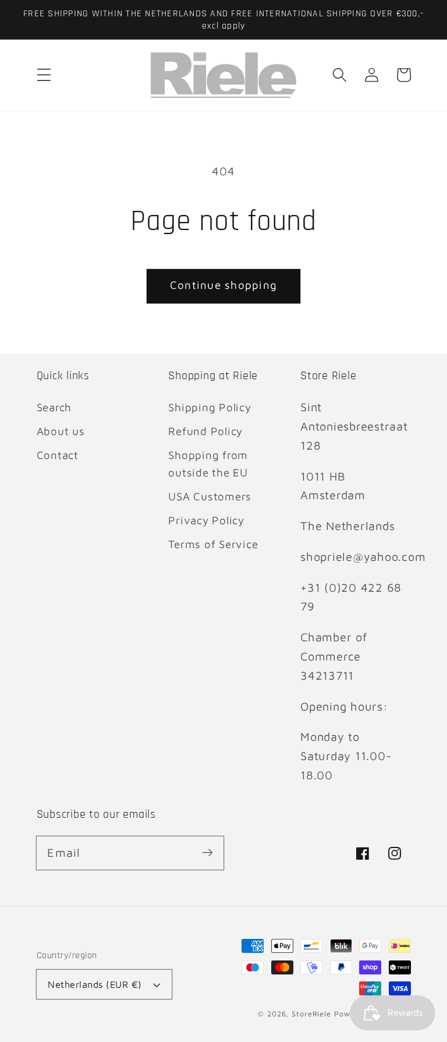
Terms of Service (213, 544)
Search (54, 407)
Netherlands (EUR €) (95, 984)
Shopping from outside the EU (208, 463)
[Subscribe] (207, 852)
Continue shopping (223, 284)
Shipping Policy (209, 407)
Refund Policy (205, 431)
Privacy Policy (206, 520)
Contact (58, 454)
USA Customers (209, 496)
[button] (44, 75)
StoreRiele (311, 1013)
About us (61, 431)
